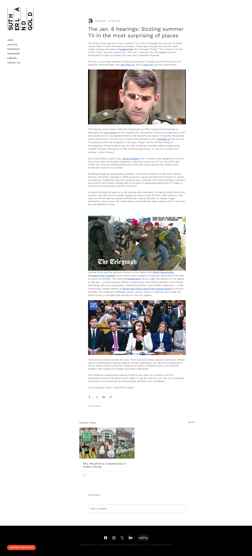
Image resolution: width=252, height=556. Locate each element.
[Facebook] (105, 538)
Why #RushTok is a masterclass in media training (104, 465)
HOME (10, 40)
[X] (122, 538)
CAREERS (12, 58)
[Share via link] (111, 397)
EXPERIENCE (13, 49)
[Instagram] (114, 538)
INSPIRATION (13, 53)
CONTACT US (13, 62)
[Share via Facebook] (89, 397)
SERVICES (12, 44)
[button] (21, 547)
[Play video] (137, 96)
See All (191, 422)
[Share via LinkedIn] (103, 397)
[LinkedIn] (130, 538)
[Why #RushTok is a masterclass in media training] (106, 443)
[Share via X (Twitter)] (96, 397)
